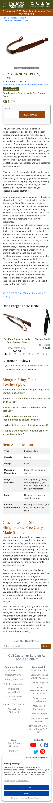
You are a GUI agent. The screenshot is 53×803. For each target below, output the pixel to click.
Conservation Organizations (39, 699)
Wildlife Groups (39, 713)
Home (5, 18)
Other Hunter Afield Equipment (15, 20)
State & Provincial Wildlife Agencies (39, 676)
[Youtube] (33, 746)
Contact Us (13, 670)
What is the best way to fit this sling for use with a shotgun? (25, 432)
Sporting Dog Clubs (39, 682)
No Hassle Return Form (13, 698)
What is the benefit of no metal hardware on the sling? (26, 400)
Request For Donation (13, 704)
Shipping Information (14, 684)
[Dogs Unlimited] (16, 5)
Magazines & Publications (39, 707)
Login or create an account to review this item (25, 365)
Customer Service (14, 675)
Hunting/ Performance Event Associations (39, 690)
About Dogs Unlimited (14, 745)
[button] (4, 4)
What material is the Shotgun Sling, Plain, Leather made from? (26, 391)
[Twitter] (36, 753)
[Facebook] (46, 746)
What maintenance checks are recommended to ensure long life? (21, 418)
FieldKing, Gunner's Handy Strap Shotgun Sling (16, 341)
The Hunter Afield (17, 18)
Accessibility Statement (14, 710)
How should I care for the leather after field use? (25, 409)
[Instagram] (40, 746)
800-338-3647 (26, 659)
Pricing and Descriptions (14, 690)
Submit (45, 646)
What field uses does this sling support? (26, 425)
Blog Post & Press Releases (39, 720)
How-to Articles (39, 670)
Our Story (14, 751)
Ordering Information (14, 679)
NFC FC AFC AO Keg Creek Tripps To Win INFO (39, 729)
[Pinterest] (42, 753)
